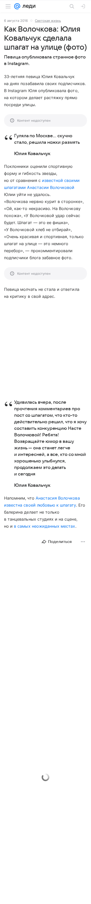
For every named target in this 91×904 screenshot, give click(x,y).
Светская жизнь (48, 21)
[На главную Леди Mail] (27, 6)
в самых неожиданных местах (44, 526)
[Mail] (17, 6)
